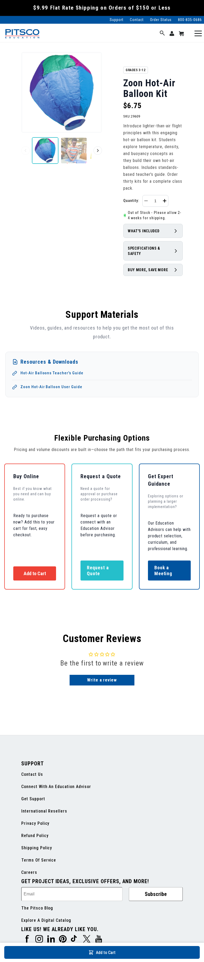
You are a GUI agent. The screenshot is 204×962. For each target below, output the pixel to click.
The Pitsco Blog (37, 908)
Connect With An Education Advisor (56, 786)
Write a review (102, 680)
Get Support (33, 798)
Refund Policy (34, 835)
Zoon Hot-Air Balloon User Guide (51, 386)
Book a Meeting (163, 570)
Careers (29, 872)
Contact (137, 20)
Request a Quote (98, 570)
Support (117, 20)
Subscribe (156, 894)
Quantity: (131, 200)
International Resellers (44, 811)
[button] (162, 33)
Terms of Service (38, 860)
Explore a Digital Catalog (46, 920)
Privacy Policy (35, 823)
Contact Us (32, 774)
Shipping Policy (36, 847)
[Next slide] (98, 150)
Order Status (161, 20)
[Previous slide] (25, 150)
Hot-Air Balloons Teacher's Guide (51, 373)
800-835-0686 (190, 20)
